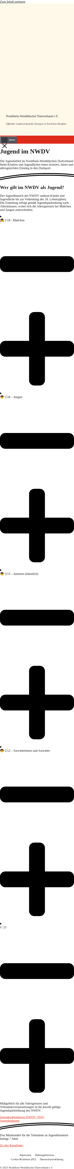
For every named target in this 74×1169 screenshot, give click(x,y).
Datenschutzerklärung (51, 1159)
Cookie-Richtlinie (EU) (23, 1159)
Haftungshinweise (44, 1155)
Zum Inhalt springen (12, 1)
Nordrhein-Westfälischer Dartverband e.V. (32, 116)
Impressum (25, 1155)
